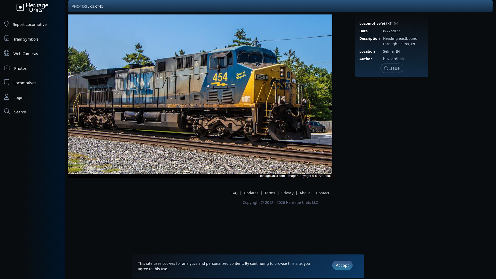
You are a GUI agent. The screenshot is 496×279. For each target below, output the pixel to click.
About (305, 192)
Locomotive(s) (372, 23)
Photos (20, 68)
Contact (322, 192)
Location (367, 51)
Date (363, 30)
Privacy (287, 192)
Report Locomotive (30, 24)
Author (365, 58)
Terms (270, 192)
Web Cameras (25, 53)
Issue (394, 68)
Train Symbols (25, 39)
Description (369, 38)
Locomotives (24, 82)
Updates (251, 192)
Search (20, 111)
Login (18, 97)
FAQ (234, 193)
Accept (342, 265)
